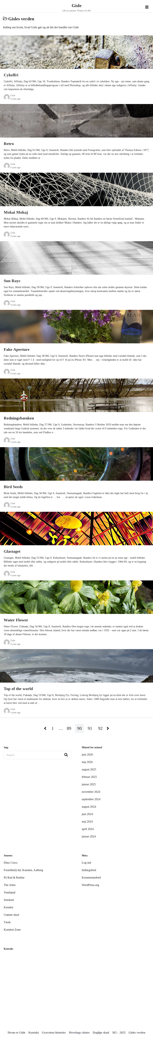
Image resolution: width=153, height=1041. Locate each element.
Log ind (86, 862)
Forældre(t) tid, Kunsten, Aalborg (23, 870)
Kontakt (33, 1032)
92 (100, 728)
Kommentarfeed (91, 877)
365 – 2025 (119, 1032)
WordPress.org (90, 885)
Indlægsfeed (89, 870)
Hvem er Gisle (16, 1032)
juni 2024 (87, 814)
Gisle (77, 5)
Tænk (7, 922)
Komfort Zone (12, 929)
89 (69, 728)
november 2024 (91, 791)
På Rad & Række (14, 877)
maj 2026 (87, 762)
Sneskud (9, 899)
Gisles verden (137, 1032)
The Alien (9, 885)
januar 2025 (89, 784)
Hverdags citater (79, 1032)
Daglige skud (101, 1032)
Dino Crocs (10, 862)
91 (90, 728)
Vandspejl (9, 892)
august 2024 (89, 806)
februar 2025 (89, 776)
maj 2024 (87, 821)
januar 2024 (89, 836)
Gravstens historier (54, 1032)
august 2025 (89, 769)
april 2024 (88, 829)
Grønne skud (11, 914)
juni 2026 (87, 754)
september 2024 (91, 799)
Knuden (8, 907)
